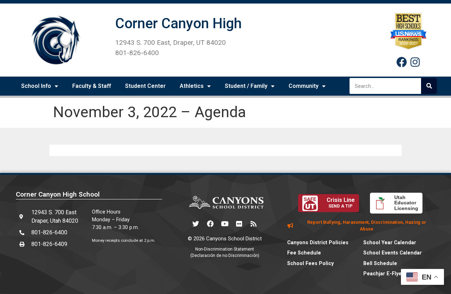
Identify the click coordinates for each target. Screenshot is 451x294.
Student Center (145, 86)
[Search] (429, 86)
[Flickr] (239, 223)
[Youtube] (224, 223)
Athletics (192, 86)
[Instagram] (415, 62)
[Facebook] (401, 62)
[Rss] (253, 223)
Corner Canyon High (178, 23)
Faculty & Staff (91, 86)
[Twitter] (196, 223)
